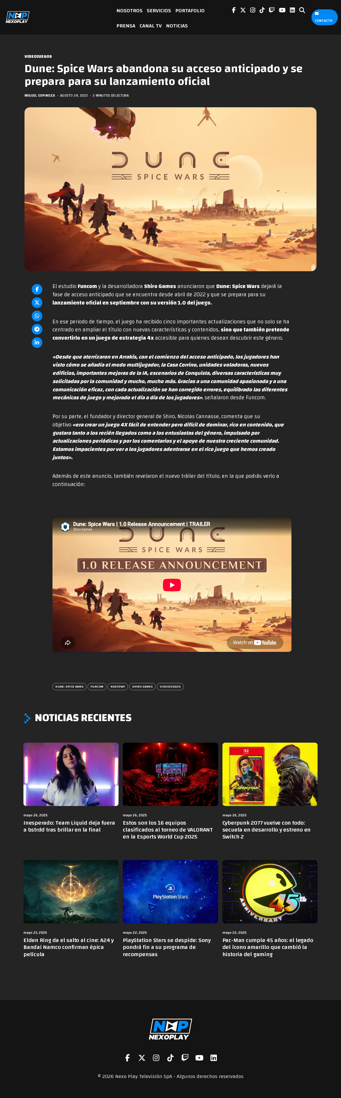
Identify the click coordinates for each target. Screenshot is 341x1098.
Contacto (323, 20)
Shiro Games (142, 686)
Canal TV (151, 26)
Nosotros (129, 10)
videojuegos (170, 686)
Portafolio (190, 10)
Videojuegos (38, 56)
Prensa (125, 26)
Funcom (97, 686)
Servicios (159, 10)
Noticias (177, 26)
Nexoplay (118, 686)
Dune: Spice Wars (69, 686)
